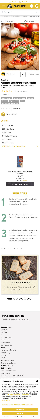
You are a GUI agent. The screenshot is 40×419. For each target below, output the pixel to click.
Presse (3, 335)
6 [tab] (25, 299)
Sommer (4, 101)
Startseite (5, 16)
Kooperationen (6, 337)
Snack (23, 101)
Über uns (4, 330)
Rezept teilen (34, 74)
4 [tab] (19, 299)
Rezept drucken (11, 74)
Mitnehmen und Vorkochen (10, 103)
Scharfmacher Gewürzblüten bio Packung (20, 172)
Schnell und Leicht (19, 98)
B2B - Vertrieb (6, 368)
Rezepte (25, 16)
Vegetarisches (14, 101)
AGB (3, 358)
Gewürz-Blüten (6, 98)
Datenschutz (5, 342)
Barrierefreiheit (6, 345)
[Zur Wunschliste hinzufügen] (23, 74)
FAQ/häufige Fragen (8, 353)
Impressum (5, 340)
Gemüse (30, 98)
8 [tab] (30, 299)
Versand (24, 180)
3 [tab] (16, 299)
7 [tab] (27, 299)
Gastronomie (5, 373)
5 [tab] (22, 299)
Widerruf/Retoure (7, 360)
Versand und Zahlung (8, 350)
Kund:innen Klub (7, 365)
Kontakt (4, 355)
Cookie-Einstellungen (8, 363)
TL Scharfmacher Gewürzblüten (13, 146)
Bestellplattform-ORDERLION (12, 376)
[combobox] (18, 12)
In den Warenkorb (21, 184)
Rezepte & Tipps (15, 16)
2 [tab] (14, 299)
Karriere (4, 332)
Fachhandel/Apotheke (8, 371)
